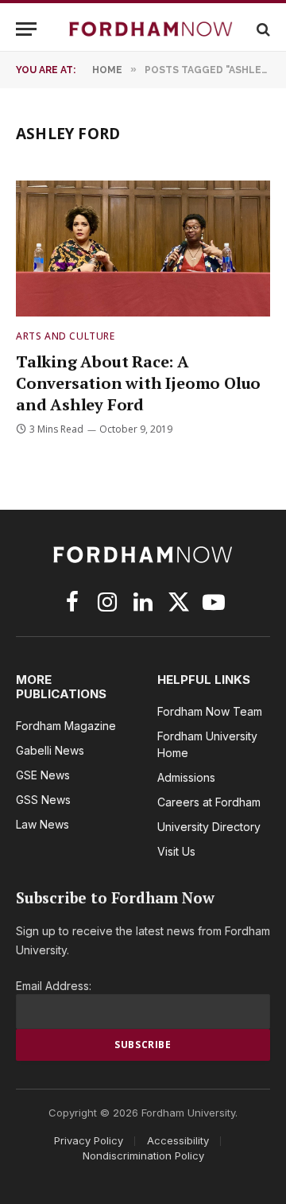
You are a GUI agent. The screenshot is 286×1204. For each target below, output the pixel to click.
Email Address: (53, 985)
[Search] (261, 29)
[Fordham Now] (151, 29)
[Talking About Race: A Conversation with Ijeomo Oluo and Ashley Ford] (143, 248)
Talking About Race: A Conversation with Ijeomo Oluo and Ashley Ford (138, 383)
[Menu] (26, 29)
